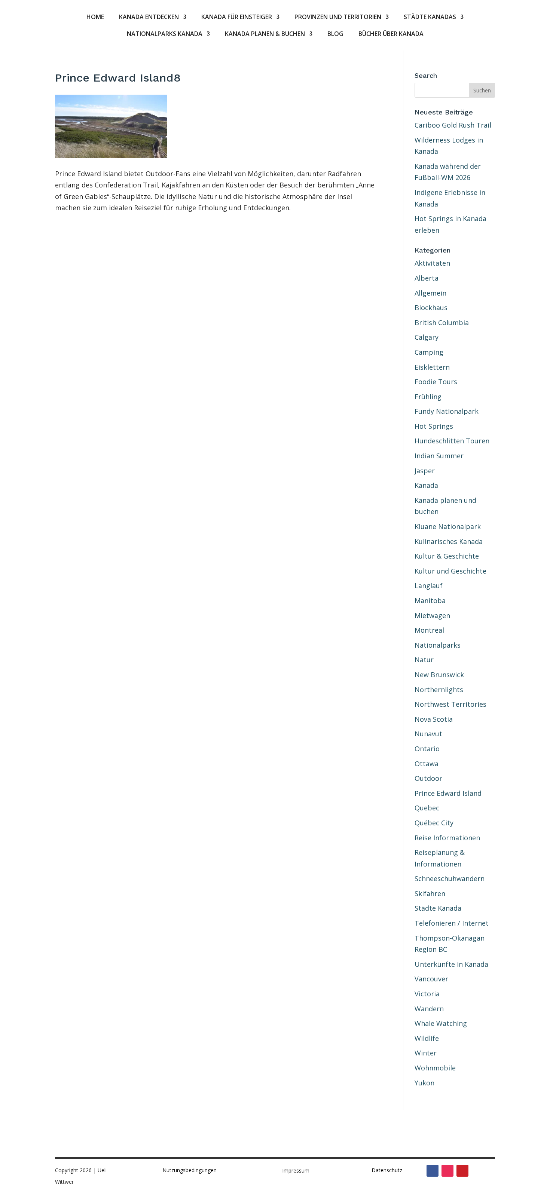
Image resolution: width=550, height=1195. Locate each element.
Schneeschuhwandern (450, 878)
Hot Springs (434, 426)
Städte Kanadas (430, 17)
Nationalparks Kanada (164, 34)
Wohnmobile (435, 1067)
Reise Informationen (447, 837)
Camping (429, 352)
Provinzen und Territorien (337, 17)
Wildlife (427, 1038)
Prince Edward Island (448, 793)
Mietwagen (432, 615)
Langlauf (429, 585)
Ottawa (427, 763)
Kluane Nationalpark (448, 526)
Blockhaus (431, 307)
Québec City (434, 822)
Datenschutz (387, 1170)
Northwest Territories (450, 704)
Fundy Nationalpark (447, 411)
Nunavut (428, 733)
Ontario (427, 748)
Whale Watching (441, 1023)
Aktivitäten (432, 263)
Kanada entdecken (149, 17)
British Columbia (442, 322)
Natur (424, 659)
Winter (426, 1052)
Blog (335, 34)
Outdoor (428, 778)
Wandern (429, 1008)
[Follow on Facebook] (433, 1171)
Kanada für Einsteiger (236, 17)
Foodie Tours (436, 381)
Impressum (295, 1170)
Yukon (424, 1082)
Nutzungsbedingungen (189, 1170)
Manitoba (430, 600)
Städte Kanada (438, 908)
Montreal (429, 630)
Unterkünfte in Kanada (451, 964)
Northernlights (439, 689)
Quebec (427, 807)
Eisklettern (432, 367)
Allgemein (430, 292)
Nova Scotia (434, 719)
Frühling (428, 396)
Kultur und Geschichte (450, 570)
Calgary (427, 337)
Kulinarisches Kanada (449, 541)
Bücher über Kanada (391, 34)
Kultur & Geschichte (447, 555)
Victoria (427, 993)
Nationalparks (438, 645)
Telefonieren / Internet (452, 923)
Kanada (426, 485)
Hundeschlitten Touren (452, 440)
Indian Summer (439, 455)
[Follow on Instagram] (447, 1171)
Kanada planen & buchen (265, 34)
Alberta (427, 277)
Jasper (425, 470)
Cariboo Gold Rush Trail (453, 124)
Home (95, 17)
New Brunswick (439, 674)
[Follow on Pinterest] (462, 1171)
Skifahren (430, 893)
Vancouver (431, 978)
